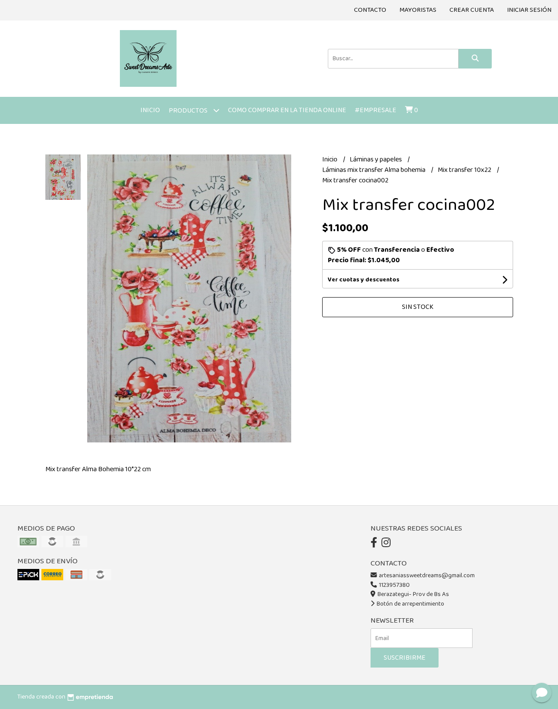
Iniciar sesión (529, 10)
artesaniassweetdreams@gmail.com (427, 575)
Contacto (370, 10)
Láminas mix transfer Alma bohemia (374, 169)
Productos (189, 110)
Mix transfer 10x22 (465, 169)
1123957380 (394, 585)
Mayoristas (417, 10)
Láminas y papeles (376, 159)
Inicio (150, 110)
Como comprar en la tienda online (287, 110)
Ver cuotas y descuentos (363, 279)
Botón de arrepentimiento (409, 604)
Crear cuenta (471, 10)
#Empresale (375, 110)
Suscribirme (404, 657)
